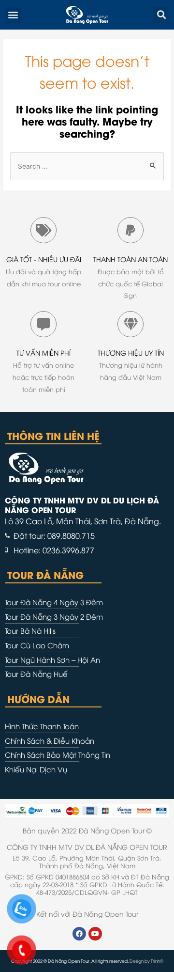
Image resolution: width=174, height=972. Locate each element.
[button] (13, 15)
